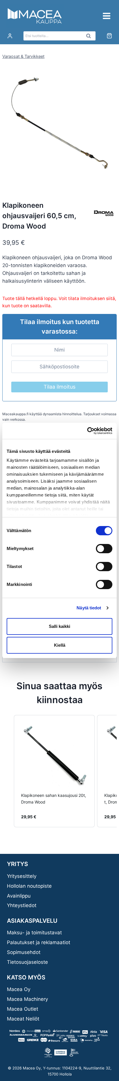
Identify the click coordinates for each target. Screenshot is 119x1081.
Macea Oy (18, 989)
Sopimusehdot (23, 952)
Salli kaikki (59, 626)
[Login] (10, 36)
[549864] (59, 126)
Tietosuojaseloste (27, 962)
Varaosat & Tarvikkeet (23, 56)
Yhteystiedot (21, 905)
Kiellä (59, 645)
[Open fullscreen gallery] (111, 178)
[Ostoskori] (109, 35)
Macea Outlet (22, 1009)
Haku (90, 37)
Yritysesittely (21, 876)
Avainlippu (19, 896)
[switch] (104, 548)
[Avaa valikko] (106, 16)
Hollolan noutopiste (29, 886)
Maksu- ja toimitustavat (34, 932)
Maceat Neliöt (23, 1019)
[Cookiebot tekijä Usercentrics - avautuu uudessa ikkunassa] (87, 431)
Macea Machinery (27, 999)
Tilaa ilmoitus (59, 387)
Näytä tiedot (89, 607)
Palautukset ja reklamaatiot (38, 942)
